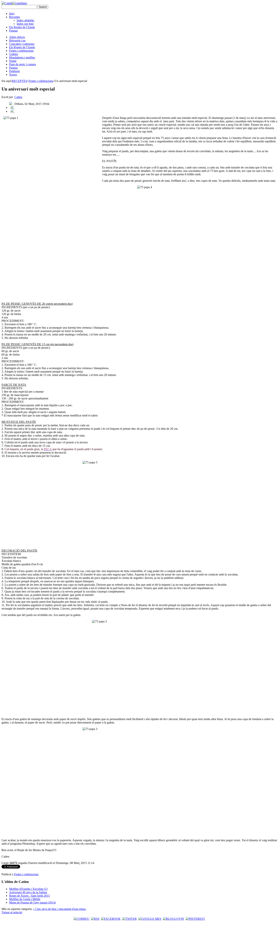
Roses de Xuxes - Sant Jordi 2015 (29, 895)
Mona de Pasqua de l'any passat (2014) (32, 902)
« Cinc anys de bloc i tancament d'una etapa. (59, 909)
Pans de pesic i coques (22, 64)
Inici (11, 13)
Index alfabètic (25, 20)
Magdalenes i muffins (22, 57)
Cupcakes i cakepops (21, 43)
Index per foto (25, 23)
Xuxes (13, 74)
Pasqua (13, 30)
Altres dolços (17, 37)
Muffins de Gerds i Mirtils (24, 899)
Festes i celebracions (21, 50)
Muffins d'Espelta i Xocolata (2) (28, 888)
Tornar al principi (12, 912)
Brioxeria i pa (17, 40)
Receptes (14, 17)
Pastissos (14, 71)
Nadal (12, 60)
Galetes (13, 54)
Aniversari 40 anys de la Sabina (28, 892)
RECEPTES (19, 81)
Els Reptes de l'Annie (22, 27)
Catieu (18, 97)
